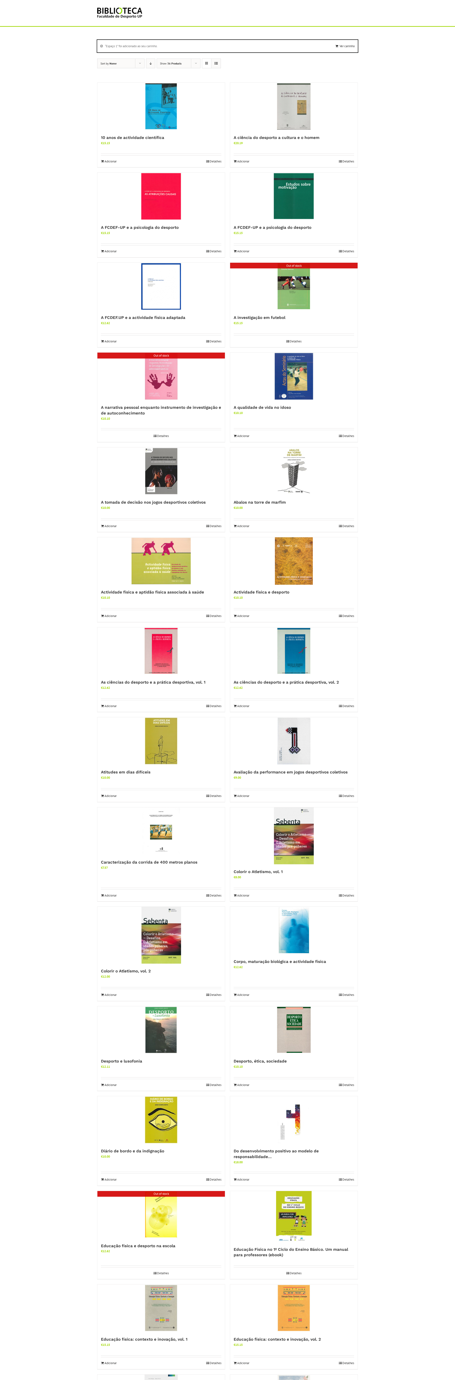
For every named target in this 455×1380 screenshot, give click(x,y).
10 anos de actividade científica (132, 137)
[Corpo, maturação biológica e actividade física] (294, 930)
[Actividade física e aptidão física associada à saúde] (161, 561)
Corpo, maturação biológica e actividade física (280, 961)
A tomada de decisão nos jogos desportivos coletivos (153, 502)
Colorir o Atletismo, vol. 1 (258, 871)
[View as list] (216, 63)
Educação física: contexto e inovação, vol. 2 (277, 1339)
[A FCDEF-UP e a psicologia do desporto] (161, 196)
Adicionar (111, 161)
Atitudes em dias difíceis (125, 772)
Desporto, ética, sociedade (260, 1061)
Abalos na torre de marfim (260, 502)
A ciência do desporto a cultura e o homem (276, 137)
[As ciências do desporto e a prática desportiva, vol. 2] (294, 651)
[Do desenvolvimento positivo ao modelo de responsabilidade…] (294, 1120)
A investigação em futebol (259, 317)
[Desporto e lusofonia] (161, 1030)
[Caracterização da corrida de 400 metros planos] (161, 831)
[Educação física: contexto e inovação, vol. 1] (161, 1308)
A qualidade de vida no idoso (262, 407)
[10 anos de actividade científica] (161, 106)
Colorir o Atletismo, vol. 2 (126, 971)
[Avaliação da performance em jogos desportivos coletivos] (294, 741)
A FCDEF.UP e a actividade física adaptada (143, 317)
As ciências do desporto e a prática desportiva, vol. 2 (286, 682)
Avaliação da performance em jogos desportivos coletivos (291, 772)
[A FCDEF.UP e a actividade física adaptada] (161, 286)
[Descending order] (150, 63)
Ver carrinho (347, 46)
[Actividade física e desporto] (294, 561)
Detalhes (215, 161)
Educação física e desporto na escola (138, 1245)
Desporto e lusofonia (121, 1061)
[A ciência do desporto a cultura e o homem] (294, 106)
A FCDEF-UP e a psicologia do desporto (140, 227)
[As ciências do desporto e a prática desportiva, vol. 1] (161, 651)
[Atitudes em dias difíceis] (161, 741)
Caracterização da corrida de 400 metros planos (149, 862)
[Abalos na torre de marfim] (294, 471)
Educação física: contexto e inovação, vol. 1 (144, 1339)
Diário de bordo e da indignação (132, 1151)
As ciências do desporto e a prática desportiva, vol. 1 (153, 682)
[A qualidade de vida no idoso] (294, 376)
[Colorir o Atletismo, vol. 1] (294, 835)
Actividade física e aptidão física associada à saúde (152, 592)
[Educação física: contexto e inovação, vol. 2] (294, 1308)
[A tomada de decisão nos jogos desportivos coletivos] (161, 471)
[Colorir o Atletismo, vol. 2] (161, 935)
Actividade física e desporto (261, 592)
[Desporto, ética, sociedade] (294, 1030)
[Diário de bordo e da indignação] (161, 1120)
